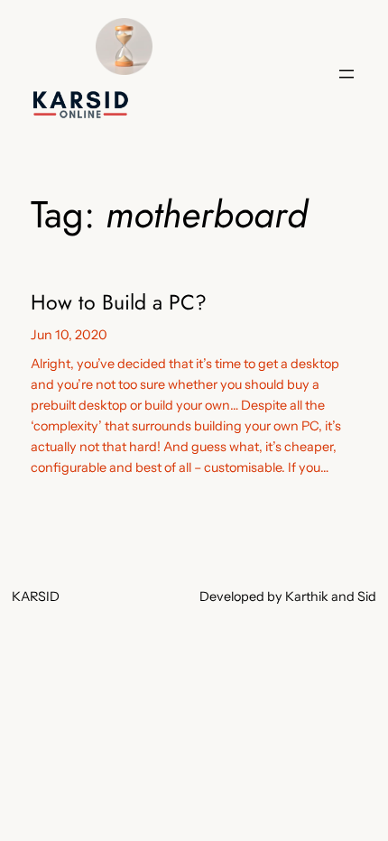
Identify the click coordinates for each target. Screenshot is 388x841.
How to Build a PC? (119, 303)
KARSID (36, 596)
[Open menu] (346, 74)
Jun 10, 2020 (69, 335)
